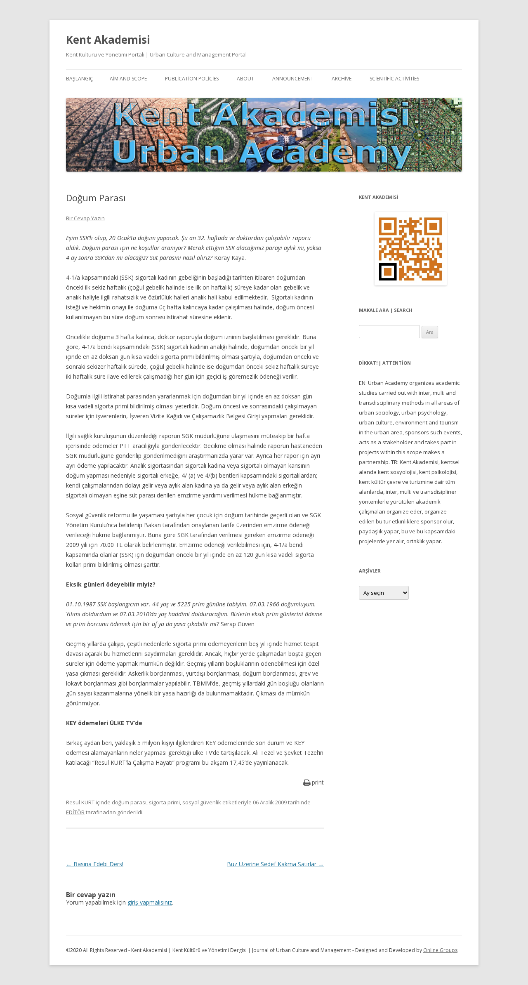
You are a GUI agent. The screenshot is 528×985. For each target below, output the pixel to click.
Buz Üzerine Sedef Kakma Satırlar (275, 864)
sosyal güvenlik (201, 802)
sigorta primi (164, 802)
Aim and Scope (128, 78)
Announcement (293, 78)
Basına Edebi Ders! (94, 864)
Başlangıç (79, 78)
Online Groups (440, 950)
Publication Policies (192, 78)
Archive (341, 78)
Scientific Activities (394, 78)
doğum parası (129, 802)
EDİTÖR (75, 812)
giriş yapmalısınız (149, 902)
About (245, 78)
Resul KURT (80, 802)
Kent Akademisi (108, 39)
